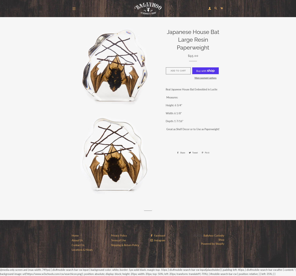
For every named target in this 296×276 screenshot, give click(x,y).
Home (75, 235)
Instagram (159, 240)
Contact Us (78, 245)
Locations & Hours (82, 249)
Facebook (159, 235)
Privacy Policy (119, 235)
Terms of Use (118, 240)
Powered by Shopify (212, 243)
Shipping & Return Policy (125, 245)
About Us (77, 240)
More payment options (205, 78)
